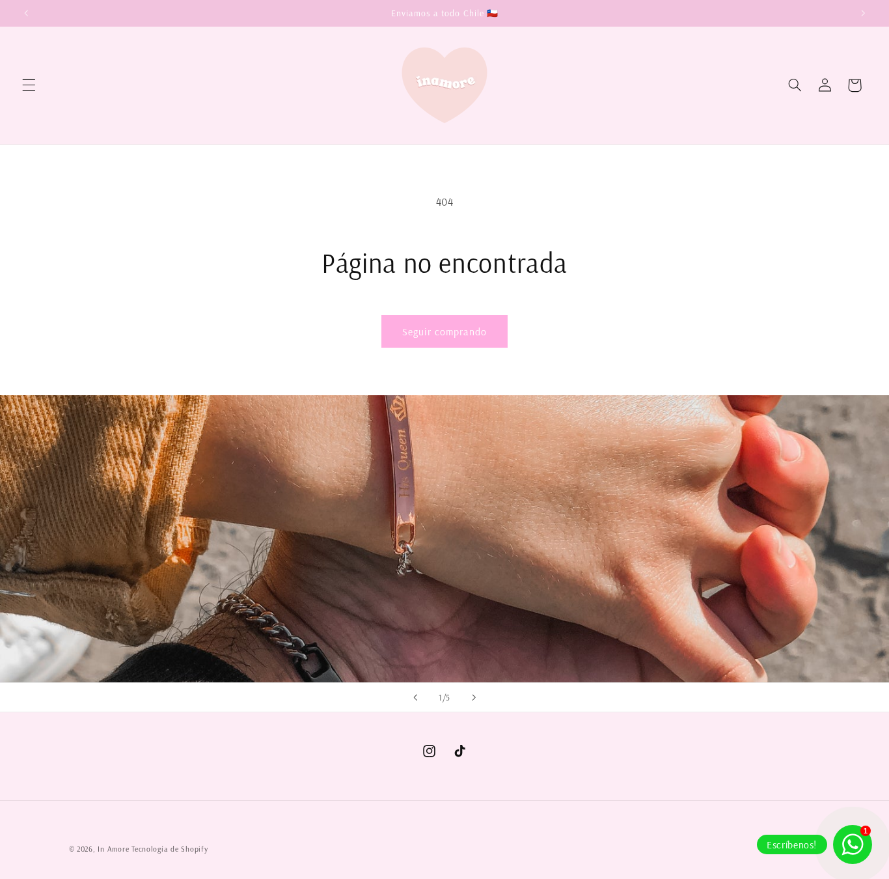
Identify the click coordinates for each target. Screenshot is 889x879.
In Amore (113, 849)
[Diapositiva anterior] (415, 697)
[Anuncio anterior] (26, 13)
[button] (29, 85)
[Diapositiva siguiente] (473, 697)
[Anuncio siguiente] (863, 13)
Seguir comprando (444, 331)
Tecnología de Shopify (169, 849)
